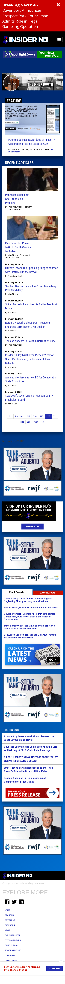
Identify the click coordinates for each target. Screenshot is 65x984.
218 (35, 416)
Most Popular (17, 592)
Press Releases (11, 729)
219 (41, 416)
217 (28, 416)
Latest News (47, 592)
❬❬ (10, 416)
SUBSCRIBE (32, 526)
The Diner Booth (13, 935)
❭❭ (42, 422)
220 (48, 416)
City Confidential (13, 940)
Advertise (10, 920)
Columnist (10, 955)
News (7, 930)
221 (54, 416)
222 (22, 422)
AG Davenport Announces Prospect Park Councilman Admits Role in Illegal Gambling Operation (25, 15)
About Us (9, 915)
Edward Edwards (14, 950)
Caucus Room (11, 945)
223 (28, 422)
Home (7, 910)
